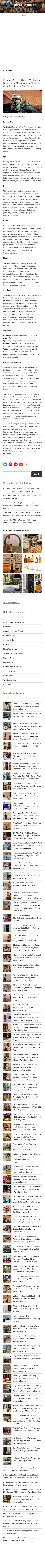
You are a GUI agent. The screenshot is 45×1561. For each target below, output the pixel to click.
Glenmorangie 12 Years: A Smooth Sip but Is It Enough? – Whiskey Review (26, 997)
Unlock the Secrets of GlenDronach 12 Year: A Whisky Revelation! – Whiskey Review (26, 1298)
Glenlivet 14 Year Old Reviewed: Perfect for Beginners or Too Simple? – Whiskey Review (27, 987)
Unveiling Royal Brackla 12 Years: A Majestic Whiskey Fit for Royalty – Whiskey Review (26, 1338)
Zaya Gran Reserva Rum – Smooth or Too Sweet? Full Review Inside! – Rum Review (27, 826)
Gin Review (7, 645)
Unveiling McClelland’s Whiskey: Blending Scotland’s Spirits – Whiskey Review (25, 1368)
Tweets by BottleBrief (11, 602)
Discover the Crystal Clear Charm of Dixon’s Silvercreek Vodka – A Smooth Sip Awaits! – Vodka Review (27, 1199)
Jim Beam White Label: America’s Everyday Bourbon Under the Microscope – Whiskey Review (26, 756)
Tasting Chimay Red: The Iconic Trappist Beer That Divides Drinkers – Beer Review (27, 865)
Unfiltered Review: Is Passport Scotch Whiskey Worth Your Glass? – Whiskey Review (27, 1398)
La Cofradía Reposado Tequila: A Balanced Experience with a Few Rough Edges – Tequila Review (25, 938)
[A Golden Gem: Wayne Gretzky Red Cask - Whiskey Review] (12, 584)
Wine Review (8, 685)
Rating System (19, 117)
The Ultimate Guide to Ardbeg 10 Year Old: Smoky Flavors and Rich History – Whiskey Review (25, 1057)
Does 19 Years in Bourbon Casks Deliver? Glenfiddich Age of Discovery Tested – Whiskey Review (27, 895)
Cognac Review (9, 640)
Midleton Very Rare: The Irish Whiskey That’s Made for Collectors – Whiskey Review (27, 928)
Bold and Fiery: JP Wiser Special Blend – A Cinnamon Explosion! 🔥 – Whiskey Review (27, 1499)
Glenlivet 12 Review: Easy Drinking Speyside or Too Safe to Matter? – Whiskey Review (26, 706)
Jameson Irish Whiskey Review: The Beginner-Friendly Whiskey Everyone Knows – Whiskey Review (21, 505)
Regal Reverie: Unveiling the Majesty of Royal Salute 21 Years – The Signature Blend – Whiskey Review (27, 1388)
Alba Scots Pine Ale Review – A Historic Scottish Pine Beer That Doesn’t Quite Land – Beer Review (26, 736)
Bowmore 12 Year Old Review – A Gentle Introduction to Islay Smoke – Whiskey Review (27, 796)
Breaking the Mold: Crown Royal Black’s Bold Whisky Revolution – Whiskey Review (25, 1378)
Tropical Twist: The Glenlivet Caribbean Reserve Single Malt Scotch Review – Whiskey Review (26, 1077)
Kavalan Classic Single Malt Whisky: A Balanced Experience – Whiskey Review (27, 1037)
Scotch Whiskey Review (12, 667)
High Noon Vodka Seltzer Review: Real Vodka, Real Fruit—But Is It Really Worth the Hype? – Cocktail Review (27, 776)
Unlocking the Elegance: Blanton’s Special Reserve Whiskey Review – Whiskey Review (26, 1328)
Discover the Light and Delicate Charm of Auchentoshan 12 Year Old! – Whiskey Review (27, 1107)
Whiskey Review (9, 680)
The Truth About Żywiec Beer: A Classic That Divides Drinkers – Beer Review (27, 918)
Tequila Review (9, 671)
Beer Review (8, 627)
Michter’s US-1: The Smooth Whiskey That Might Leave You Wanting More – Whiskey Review (27, 1027)
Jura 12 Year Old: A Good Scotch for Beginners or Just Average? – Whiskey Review (26, 1007)
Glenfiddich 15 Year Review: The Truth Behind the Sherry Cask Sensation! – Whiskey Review (25, 1127)
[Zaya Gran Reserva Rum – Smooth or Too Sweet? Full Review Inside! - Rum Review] (12, 564)
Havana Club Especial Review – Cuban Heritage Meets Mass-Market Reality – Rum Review (27, 806)
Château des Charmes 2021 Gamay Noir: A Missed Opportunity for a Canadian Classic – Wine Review (26, 948)
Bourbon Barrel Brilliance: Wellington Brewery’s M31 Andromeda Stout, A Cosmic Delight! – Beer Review (22, 83)
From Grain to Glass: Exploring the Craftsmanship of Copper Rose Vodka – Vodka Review (26, 1147)
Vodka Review (8, 676)
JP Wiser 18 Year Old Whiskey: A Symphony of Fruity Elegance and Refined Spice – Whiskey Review (20, 1523)
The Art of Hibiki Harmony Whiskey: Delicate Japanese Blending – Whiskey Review (27, 1348)
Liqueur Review (9, 658)
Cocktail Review (9, 636)
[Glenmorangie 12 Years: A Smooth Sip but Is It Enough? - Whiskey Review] (12, 544)
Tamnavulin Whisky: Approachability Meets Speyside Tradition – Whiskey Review (27, 746)
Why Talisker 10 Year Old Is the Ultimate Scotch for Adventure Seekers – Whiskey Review (25, 1067)
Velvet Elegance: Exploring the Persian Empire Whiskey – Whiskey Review (26, 1318)
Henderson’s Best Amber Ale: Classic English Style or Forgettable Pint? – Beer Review (27, 855)
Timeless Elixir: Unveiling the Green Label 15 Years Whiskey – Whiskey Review (27, 1309)
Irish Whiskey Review (11, 649)
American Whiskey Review (13, 622)
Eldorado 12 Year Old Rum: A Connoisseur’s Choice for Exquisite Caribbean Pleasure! (26, 1209)
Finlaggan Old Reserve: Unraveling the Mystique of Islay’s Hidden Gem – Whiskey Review (27, 1289)
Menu (24, 16)
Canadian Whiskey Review (13, 631)
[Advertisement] (22, 42)
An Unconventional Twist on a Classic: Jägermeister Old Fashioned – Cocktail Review (27, 1440)
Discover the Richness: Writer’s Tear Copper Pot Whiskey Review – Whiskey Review (27, 1229)
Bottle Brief (25, 5)
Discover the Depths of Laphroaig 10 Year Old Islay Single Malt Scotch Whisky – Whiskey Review (27, 1087)
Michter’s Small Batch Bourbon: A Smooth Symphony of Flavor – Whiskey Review (26, 1279)
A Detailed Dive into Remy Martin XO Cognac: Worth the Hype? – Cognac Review (27, 1047)
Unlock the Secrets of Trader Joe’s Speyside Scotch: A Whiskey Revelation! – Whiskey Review (26, 1269)
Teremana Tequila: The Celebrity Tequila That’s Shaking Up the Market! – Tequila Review (25, 977)
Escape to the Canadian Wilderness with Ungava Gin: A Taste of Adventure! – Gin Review (26, 1169)
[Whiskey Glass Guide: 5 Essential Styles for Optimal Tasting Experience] (32, 564)
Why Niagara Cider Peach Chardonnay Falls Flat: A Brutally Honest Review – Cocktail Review (25, 1017)
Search (36, 474)
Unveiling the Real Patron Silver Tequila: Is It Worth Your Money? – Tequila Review (26, 1097)
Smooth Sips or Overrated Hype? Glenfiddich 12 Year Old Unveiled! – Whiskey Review (26, 1179)
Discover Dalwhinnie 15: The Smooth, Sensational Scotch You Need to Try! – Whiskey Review (27, 1189)
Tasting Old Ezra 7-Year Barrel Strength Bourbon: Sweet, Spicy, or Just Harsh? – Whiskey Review (26, 816)
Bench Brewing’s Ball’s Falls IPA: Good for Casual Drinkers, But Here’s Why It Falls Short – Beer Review (27, 845)
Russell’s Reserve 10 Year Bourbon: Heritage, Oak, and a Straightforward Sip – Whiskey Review (27, 786)
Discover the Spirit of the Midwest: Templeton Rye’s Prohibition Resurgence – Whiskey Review (26, 1259)
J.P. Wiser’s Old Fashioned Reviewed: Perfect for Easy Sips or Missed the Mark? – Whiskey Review (27, 835)
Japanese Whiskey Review (13, 653)
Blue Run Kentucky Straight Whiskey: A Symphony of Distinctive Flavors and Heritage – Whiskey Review (27, 1408)
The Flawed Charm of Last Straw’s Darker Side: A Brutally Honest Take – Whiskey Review (27, 875)
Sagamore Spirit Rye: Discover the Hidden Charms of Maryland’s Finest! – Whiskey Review (27, 1117)
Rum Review (8, 662)
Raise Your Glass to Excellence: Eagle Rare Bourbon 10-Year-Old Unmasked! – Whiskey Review (27, 1137)
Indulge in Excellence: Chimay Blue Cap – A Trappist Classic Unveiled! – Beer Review (26, 1249)
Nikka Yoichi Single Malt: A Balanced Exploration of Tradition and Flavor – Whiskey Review (27, 958)
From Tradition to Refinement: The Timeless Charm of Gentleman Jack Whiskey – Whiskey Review (26, 1239)
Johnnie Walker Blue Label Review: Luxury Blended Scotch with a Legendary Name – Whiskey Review (27, 766)
